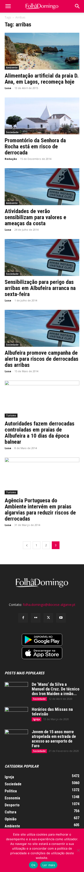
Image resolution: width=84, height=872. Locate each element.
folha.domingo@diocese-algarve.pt (49, 604)
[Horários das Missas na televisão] (16, 715)
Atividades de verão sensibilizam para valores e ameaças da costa (35, 217)
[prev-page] (27, 545)
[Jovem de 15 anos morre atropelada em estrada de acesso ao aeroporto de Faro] (16, 737)
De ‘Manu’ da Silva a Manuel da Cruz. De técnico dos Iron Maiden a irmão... (55, 689)
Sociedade (12, 132)
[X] (48, 617)
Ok (33, 865)
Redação (11, 159)
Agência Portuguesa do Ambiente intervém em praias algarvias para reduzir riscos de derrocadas (40, 509)
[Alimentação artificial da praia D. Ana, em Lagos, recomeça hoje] (42, 51)
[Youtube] (61, 617)
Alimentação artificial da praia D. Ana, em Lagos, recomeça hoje (42, 78)
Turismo (11, 415)
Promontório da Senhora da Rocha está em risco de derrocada (35, 146)
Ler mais (48, 865)
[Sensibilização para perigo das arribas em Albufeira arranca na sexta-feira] (42, 257)
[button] (77, 6)
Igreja (36, 719)
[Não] (78, 850)
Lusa (8, 88)
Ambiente (12, 67)
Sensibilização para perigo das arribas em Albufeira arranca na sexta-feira (40, 288)
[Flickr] (35, 617)
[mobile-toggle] (7, 6)
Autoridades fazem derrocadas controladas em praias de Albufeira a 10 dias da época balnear (39, 432)
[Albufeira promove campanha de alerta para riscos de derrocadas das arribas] (42, 328)
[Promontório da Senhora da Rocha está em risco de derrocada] (42, 115)
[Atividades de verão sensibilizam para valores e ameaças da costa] (42, 186)
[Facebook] (23, 617)
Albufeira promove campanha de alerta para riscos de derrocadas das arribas (41, 359)
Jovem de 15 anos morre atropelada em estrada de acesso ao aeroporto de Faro (54, 738)
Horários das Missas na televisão (52, 711)
